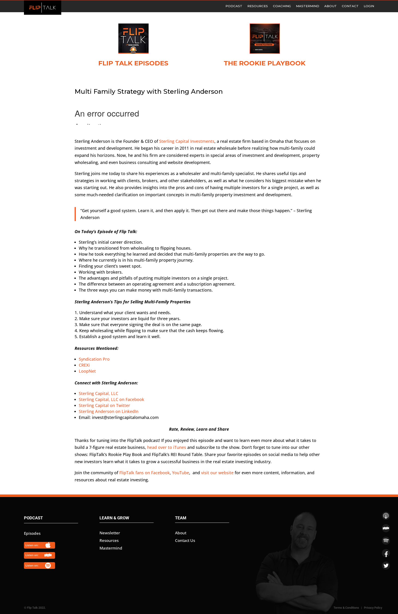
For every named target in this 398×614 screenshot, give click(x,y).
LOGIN (369, 6)
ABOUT (330, 6)
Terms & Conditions (346, 607)
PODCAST (233, 6)
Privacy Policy (373, 607)
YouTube (180, 472)
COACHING (282, 6)
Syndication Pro (94, 359)
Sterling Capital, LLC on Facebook (111, 399)
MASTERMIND (307, 6)
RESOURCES (257, 6)
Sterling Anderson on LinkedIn (108, 411)
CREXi (84, 365)
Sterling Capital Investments (186, 141)
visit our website (217, 472)
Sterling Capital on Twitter (104, 405)
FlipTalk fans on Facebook (144, 472)
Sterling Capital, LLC (98, 393)
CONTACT (350, 6)
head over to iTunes (166, 447)
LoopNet (87, 371)
